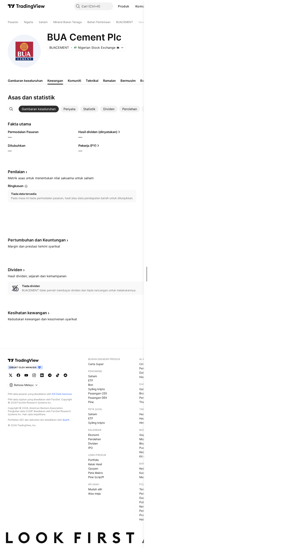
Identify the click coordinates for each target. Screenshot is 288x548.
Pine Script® (96, 477)
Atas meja (94, 493)
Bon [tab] (143, 81)
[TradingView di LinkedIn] (42, 375)
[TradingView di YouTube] (26, 375)
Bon (90, 384)
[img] (118, 47)
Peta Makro (95, 472)
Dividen (93, 443)
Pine (91, 402)
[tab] (39, 109)
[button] (132, 6)
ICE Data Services (62, 393)
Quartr (65, 419)
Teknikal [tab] (92, 81)
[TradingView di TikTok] (57, 375)
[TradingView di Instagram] (34, 375)
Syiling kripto (96, 389)
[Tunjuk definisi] (26, 186)
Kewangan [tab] (55, 81)
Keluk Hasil (95, 464)
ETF (90, 380)
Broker (143, 393)
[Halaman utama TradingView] (23, 360)
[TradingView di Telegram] (50, 375)
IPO (90, 447)
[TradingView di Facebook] (18, 375)
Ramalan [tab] (109, 81)
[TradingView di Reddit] (65, 375)
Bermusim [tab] (128, 81)
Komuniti (142, 6)
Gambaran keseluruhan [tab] (25, 81)
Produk (123, 6)
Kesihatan (27, 312)
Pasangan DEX (97, 397)
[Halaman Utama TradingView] (26, 6)
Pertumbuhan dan (37, 240)
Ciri (141, 364)
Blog (142, 443)
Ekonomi (93, 434)
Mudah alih (95, 489)
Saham (92, 376)
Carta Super (96, 364)
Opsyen (93, 468)
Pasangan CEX (97, 393)
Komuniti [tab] (74, 81)
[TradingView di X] (10, 375)
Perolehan (94, 439)
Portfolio (93, 460)
